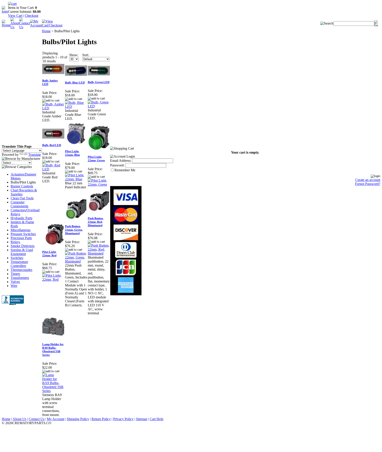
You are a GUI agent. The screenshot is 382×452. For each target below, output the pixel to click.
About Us (19, 419)
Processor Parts (21, 238)
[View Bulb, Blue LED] (76, 107)
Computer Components (19, 204)
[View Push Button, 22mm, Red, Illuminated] (99, 253)
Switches (17, 258)
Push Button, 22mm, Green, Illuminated (74, 230)
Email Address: (120, 160)
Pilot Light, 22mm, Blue (72, 153)
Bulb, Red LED (51, 145)
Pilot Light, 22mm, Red (49, 253)
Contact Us (36, 419)
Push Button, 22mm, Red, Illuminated (95, 222)
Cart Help (156, 419)
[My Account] (36, 25)
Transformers (20, 278)
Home (46, 31)
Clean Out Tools (22, 198)
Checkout (31, 15)
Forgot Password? (367, 184)
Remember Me (125, 170)
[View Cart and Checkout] (52, 25)
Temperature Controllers (19, 264)
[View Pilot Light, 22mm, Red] (53, 279)
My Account (55, 419)
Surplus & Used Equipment (22, 252)
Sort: (85, 55)
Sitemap (141, 419)
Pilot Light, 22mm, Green (96, 158)
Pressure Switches (23, 234)
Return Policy (101, 419)
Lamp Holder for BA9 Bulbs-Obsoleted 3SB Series (53, 350)
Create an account (367, 180)
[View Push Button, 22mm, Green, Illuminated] (76, 261)
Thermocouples (21, 270)
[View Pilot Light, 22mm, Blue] (76, 179)
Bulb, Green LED (98, 82)
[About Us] (14, 27)
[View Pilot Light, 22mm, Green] (99, 184)
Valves (15, 282)
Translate (34, 154)
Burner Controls (22, 186)
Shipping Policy (78, 419)
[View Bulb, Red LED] (53, 169)
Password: (117, 165)
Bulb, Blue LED (75, 82)
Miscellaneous (21, 230)
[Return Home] (5, 11)
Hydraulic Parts (21, 218)
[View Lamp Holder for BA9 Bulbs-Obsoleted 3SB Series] (53, 391)
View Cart (15, 15)
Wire (14, 286)
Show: (73, 55)
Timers (15, 274)
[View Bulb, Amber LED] (53, 108)
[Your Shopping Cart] (12, 4)
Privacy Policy (123, 419)
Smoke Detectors (22, 246)
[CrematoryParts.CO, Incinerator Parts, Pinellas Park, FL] (13, 300)
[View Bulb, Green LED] (99, 106)
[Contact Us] (24, 27)
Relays (15, 242)
